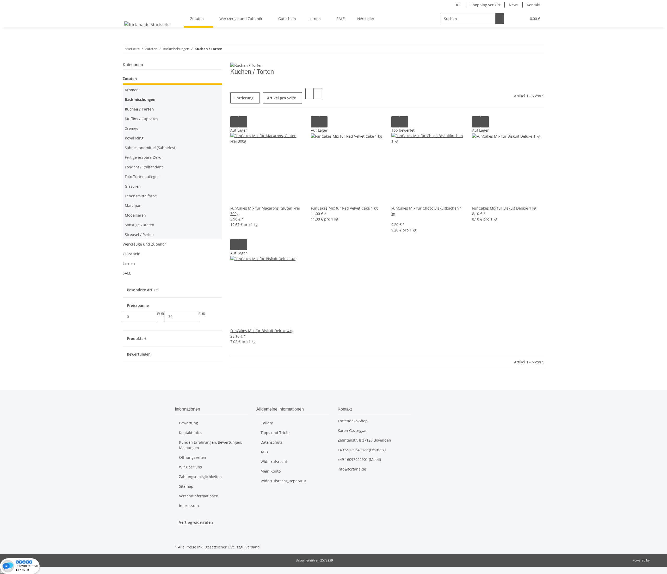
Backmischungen (140, 99)
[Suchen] (500, 18)
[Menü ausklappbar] (129, 14)
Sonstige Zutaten (139, 224)
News (513, 4)
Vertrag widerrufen (196, 522)
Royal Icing (134, 138)
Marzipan (133, 205)
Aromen (132, 89)
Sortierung (244, 97)
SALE (127, 273)
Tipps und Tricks (275, 432)
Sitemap (186, 486)
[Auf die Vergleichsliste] (234, 121)
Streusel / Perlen (139, 234)
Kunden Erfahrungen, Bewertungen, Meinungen (210, 445)
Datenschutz (271, 442)
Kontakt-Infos (190, 432)
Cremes (131, 128)
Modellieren (135, 215)
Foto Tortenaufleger (142, 176)
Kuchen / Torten (139, 109)
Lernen (129, 263)
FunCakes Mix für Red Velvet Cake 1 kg (344, 208)
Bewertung (188, 422)
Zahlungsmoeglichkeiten (200, 476)
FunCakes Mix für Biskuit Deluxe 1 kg (504, 208)
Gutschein (131, 253)
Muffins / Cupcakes (141, 118)
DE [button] (457, 4)
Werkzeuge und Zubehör (144, 244)
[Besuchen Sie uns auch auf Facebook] (179, 531)
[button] (512, 19)
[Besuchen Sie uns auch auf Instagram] (179, 537)
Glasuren (133, 186)
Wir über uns (190, 467)
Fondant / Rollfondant (144, 166)
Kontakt (533, 4)
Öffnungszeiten (192, 457)
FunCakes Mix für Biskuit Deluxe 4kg (261, 330)
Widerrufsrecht (274, 461)
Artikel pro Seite (281, 97)
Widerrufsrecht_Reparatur (283, 480)
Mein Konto (271, 471)
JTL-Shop (656, 560)
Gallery (267, 422)
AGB (264, 451)
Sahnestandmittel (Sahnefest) (150, 147)
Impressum (189, 505)
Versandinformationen (198, 495)
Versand (252, 547)
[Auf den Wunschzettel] (243, 121)
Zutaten (130, 78)
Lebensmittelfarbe (141, 195)
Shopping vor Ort (486, 4)
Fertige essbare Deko (143, 157)
